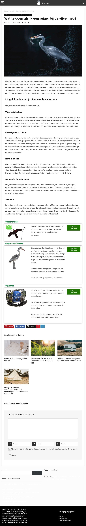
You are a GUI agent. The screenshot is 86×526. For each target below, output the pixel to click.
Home (6, 11)
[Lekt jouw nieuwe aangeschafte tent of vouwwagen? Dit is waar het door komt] (16, 370)
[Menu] (2, 3)
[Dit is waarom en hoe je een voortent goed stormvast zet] (69, 341)
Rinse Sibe (7, 23)
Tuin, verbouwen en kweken (24, 15)
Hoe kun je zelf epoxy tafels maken (14, 502)
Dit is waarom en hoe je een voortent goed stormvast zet (69, 360)
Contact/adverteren (65, 520)
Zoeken (4, 470)
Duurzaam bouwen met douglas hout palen (16, 489)
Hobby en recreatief (10, 15)
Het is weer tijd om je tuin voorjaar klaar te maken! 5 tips (42, 361)
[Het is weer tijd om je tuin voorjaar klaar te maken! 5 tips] (43, 341)
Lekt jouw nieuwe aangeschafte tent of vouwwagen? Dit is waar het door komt (16, 390)
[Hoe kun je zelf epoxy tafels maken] (16, 341)
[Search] (82, 3)
